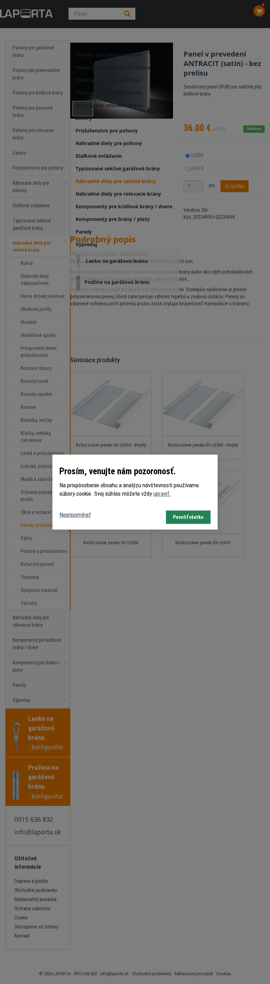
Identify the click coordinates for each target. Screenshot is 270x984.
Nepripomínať (75, 514)
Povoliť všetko (188, 517)
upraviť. (162, 493)
